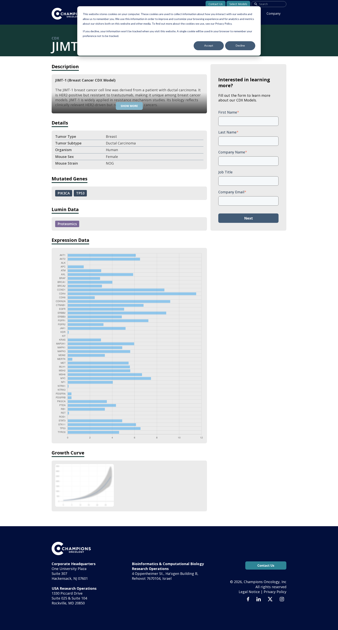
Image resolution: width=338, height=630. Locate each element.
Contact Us (216, 4)
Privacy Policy (275, 591)
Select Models (238, 4)
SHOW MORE (129, 106)
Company (273, 13)
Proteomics (67, 223)
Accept (208, 45)
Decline (240, 45)
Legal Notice (249, 591)
